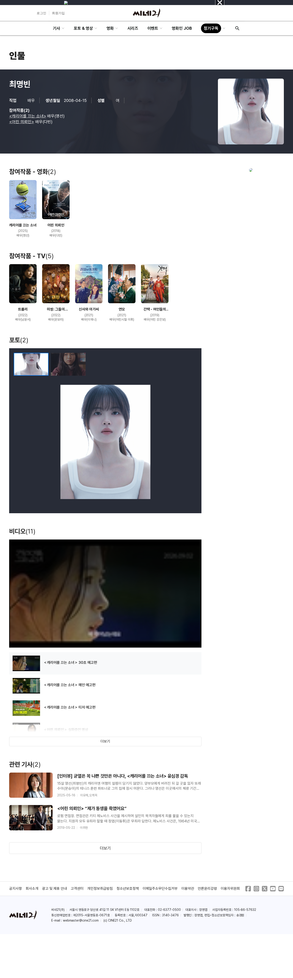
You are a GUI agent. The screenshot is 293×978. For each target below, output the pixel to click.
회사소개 (32, 888)
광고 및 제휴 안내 (54, 888)
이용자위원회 (230, 888)
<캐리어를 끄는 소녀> (27, 116)
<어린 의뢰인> (21, 121)
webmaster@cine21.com (81, 920)
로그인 (41, 13)
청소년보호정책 (128, 888)
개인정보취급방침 (100, 888)
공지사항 (15, 888)
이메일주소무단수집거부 (160, 888)
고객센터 (77, 888)
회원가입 (58, 13)
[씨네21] (146, 13)
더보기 (105, 741)
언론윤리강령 (207, 888)
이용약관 (187, 888)
